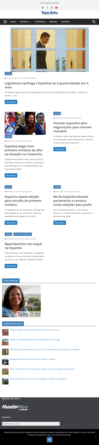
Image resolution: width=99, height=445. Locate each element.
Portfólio (40, 21)
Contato (65, 21)
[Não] (95, 437)
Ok (49, 439)
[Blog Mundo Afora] (49, 12)
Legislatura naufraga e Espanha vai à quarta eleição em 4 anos (46, 85)
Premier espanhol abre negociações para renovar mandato (72, 127)
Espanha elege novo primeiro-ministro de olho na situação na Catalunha (24, 150)
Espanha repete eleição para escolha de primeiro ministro (23, 200)
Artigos (53, 21)
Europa (8, 73)
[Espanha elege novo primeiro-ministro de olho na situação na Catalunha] (25, 123)
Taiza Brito (32, 78)
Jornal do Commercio (22, 234)
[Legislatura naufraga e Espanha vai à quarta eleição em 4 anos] (49, 49)
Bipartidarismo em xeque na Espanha (23, 246)
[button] (29, 22)
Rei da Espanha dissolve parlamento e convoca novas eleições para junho (72, 200)
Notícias (24, 21)
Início (13, 21)
